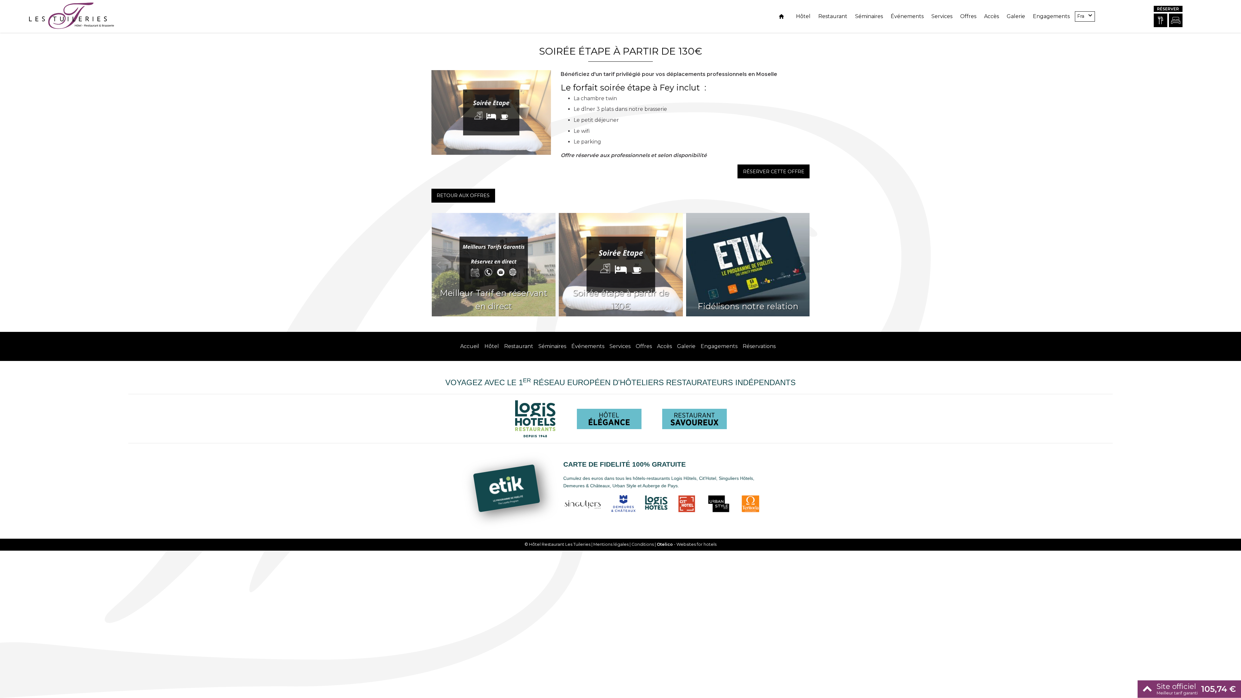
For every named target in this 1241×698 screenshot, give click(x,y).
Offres (968, 16)
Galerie (1016, 16)
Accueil (469, 346)
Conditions (642, 544)
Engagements (1051, 16)
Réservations (759, 346)
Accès (991, 16)
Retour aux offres (463, 195)
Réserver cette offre (773, 171)
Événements (907, 16)
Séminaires (869, 16)
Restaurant (832, 16)
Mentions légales (611, 544)
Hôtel (803, 16)
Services (941, 16)
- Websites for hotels (686, 544)
